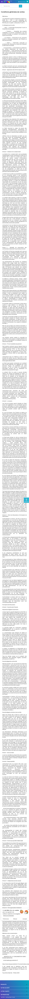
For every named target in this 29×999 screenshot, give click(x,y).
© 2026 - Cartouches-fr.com (8, 997)
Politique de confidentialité (8, 915)
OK (20, 6)
